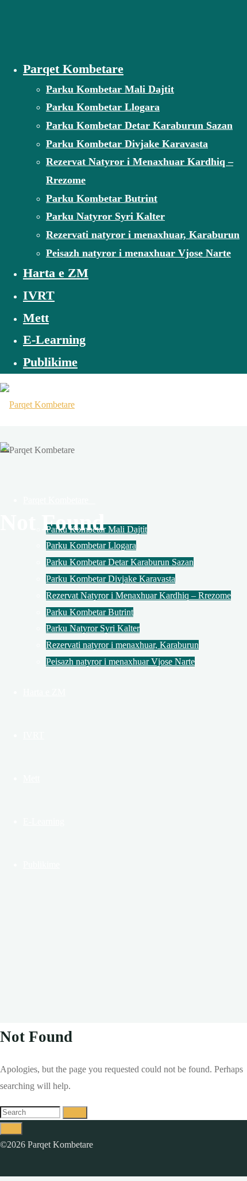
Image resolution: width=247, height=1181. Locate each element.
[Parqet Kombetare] (37, 404)
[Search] (75, 1112)
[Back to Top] (11, 1128)
